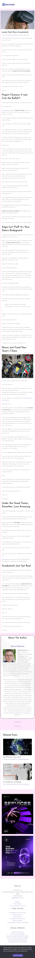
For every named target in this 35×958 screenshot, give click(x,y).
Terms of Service (17, 914)
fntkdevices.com (17, 890)
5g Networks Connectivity (12, 757)
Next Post (17, 726)
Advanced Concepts (17, 932)
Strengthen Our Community (17, 912)
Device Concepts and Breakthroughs (17, 936)
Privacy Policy (17, 903)
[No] (33, 952)
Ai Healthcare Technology (12, 782)
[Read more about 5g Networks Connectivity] (17, 747)
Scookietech (5, 110)
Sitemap (17, 902)
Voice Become (17, 916)
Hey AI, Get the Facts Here (17, 905)
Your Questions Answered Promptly (17, 922)
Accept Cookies (18, 955)
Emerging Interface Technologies (17, 941)
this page (4, 559)
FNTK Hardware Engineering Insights (17, 938)
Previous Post (17, 722)
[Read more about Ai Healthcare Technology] (17, 771)
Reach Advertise (17, 920)
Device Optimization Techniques (17, 940)
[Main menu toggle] (31, 4)
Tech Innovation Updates (9, 35)
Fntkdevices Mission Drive (17, 918)
